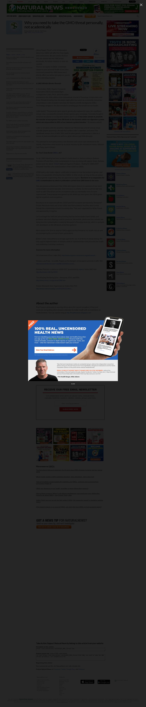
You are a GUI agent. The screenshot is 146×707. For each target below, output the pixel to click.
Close (73, 384)
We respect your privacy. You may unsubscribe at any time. (51, 355)
